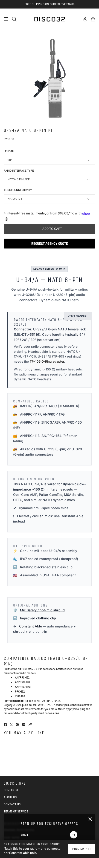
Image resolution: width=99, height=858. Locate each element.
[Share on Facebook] (5, 724)
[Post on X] (11, 724)
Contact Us (12, 804)
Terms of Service (16, 811)
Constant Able (30, 626)
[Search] (14, 19)
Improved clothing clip (38, 618)
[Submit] (73, 834)
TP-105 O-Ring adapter (47, 361)
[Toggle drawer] (6, 19)
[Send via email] (23, 724)
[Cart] (93, 19)
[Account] (84, 19)
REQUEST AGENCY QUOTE (49, 244)
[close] (90, 819)
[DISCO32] (49, 19)
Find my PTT (81, 848)
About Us (10, 797)
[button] (30, 724)
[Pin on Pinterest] (17, 724)
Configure (11, 790)
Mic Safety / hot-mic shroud (42, 610)
